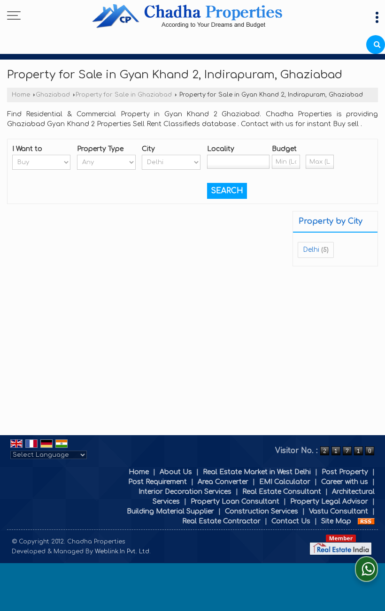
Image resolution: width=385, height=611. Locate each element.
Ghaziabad (53, 94)
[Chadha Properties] (187, 17)
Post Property (345, 471)
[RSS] (366, 521)
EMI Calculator (284, 481)
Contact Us (290, 521)
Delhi (311, 249)
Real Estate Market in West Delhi (257, 471)
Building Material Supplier (170, 511)
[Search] (375, 44)
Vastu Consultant (338, 511)
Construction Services (261, 511)
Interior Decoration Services (185, 491)
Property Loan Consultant (235, 501)
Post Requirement (157, 481)
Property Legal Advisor (329, 501)
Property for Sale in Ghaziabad (124, 94)
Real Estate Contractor (221, 521)
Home (21, 94)
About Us (176, 471)
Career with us (344, 481)
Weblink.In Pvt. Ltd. (123, 551)
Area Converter (223, 481)
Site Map (336, 521)
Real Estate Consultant (281, 491)
